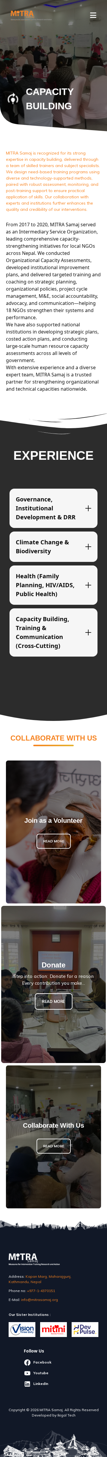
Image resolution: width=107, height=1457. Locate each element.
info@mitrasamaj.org (39, 1299)
